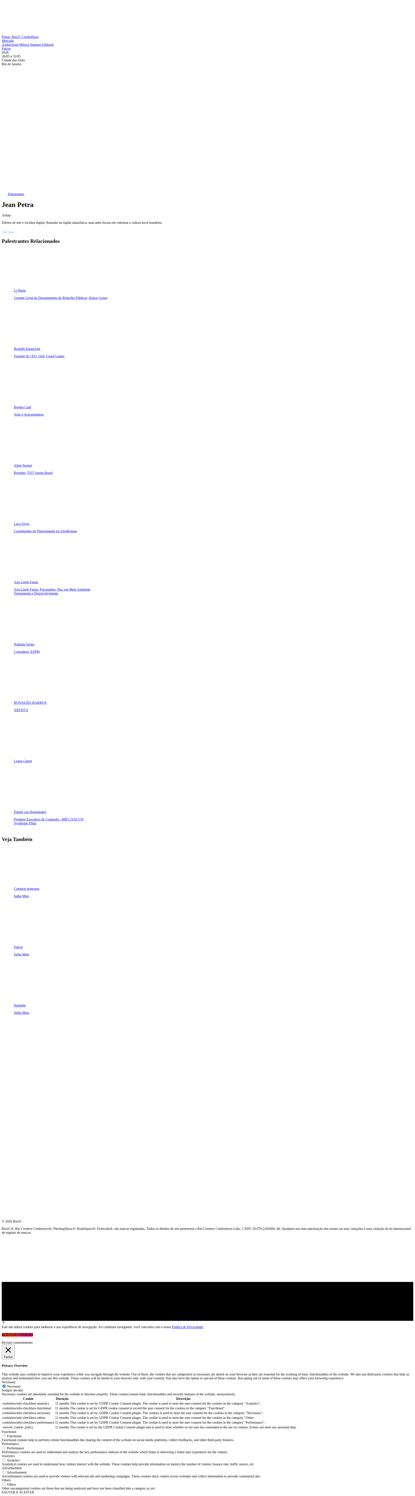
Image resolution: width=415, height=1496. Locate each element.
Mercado (8, 41)
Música (24, 44)
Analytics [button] (8, 1456)
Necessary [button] (9, 1382)
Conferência (30, 37)
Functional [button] (9, 1432)
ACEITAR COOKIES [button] (17, 1335)
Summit (9, 1037)
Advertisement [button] (12, 1468)
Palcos (6, 48)
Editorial (48, 44)
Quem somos (13, 1027)
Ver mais (8, 232)
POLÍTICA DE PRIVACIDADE (25, 1110)
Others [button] (6, 1480)
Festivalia (12, 1068)
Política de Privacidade (187, 1327)
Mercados (11, 1058)
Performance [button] (10, 1444)
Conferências (15, 1047)
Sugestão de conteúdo (24, 1079)
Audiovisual (10, 44)
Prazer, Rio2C (12, 37)
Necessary (14, 1386)
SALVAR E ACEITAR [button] (18, 1492)
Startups (36, 44)
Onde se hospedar (19, 1099)
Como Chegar (15, 1089)
